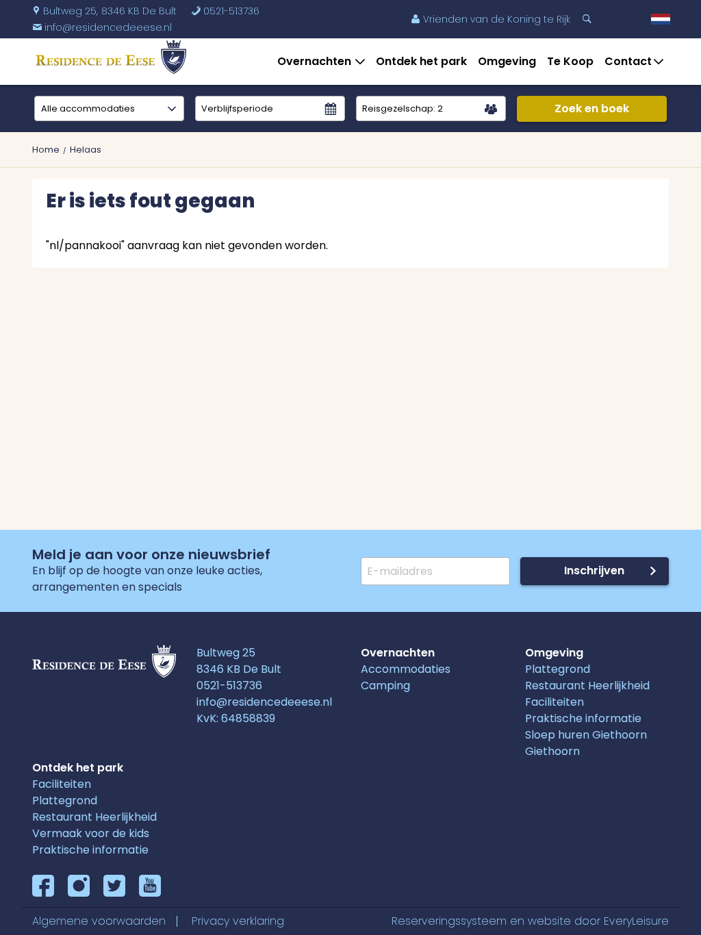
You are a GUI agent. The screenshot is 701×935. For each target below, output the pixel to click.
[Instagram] (79, 886)
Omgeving (507, 61)
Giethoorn (552, 751)
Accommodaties (405, 669)
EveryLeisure (636, 921)
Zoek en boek (592, 108)
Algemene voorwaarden (99, 921)
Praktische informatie (583, 718)
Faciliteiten (554, 702)
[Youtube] (150, 886)
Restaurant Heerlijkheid (587, 685)
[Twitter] (114, 886)
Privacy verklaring (238, 921)
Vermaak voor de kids (90, 833)
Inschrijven (594, 570)
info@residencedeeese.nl (264, 702)
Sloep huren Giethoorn (586, 735)
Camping (385, 685)
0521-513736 (225, 11)
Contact (628, 61)
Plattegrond (557, 669)
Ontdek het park (421, 61)
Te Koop (570, 61)
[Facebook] (43, 886)
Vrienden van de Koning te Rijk (490, 19)
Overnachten (314, 61)
